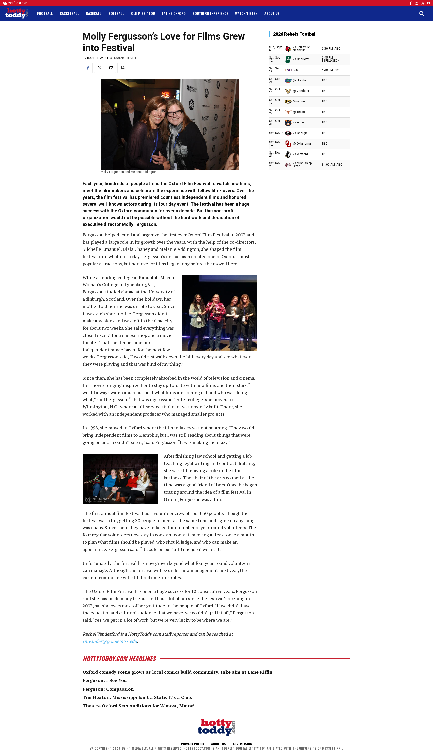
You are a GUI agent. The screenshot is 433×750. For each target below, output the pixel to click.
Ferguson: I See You (105, 680)
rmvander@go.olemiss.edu (110, 641)
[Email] (111, 68)
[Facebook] (410, 3)
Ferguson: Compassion (108, 689)
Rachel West (98, 58)
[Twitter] (422, 3)
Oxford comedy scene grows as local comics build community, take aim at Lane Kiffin (177, 672)
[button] (422, 13)
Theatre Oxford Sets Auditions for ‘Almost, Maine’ (139, 706)
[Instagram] (416, 3)
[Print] (122, 68)
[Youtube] (428, 3)
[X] (99, 68)
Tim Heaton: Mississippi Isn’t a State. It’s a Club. (137, 697)
